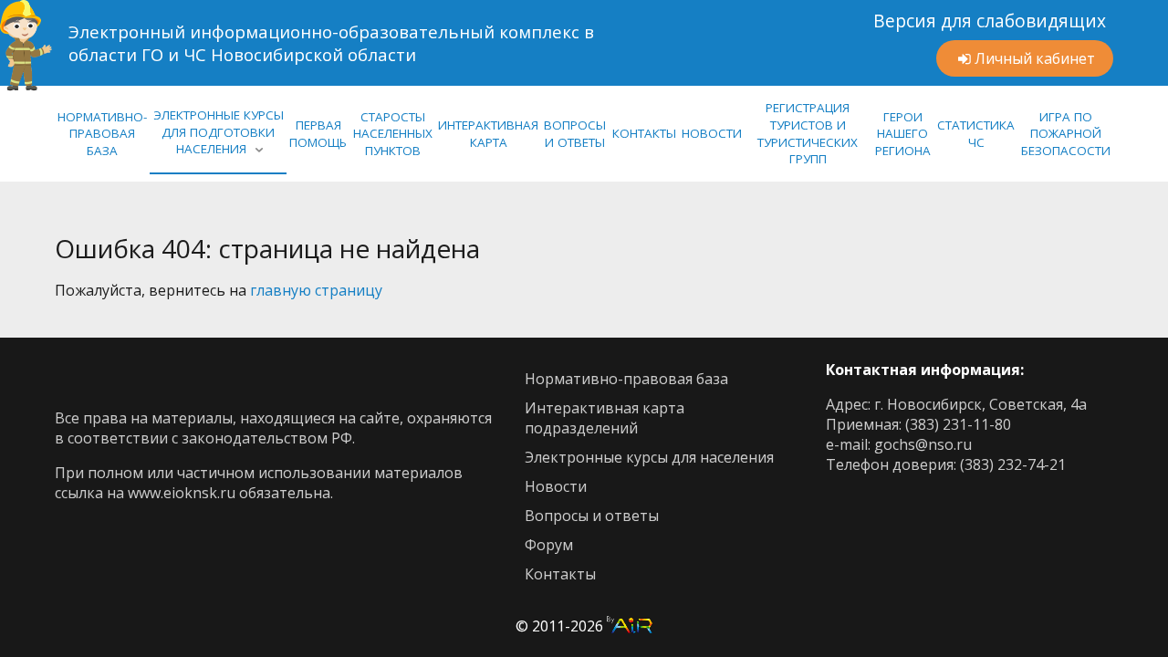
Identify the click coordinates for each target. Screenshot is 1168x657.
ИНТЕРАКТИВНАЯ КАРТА (488, 134)
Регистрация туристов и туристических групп (807, 133)
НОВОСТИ (712, 133)
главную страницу (316, 290)
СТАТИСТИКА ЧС (976, 134)
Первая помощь (318, 134)
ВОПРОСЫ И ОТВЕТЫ (575, 134)
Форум (549, 545)
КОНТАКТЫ (644, 133)
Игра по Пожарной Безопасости (1066, 134)
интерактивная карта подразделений (604, 418)
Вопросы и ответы (592, 516)
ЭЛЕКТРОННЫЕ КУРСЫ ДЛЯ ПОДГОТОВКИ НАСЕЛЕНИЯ (218, 132)
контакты (560, 574)
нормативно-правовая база (102, 134)
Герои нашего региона (903, 134)
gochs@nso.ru (923, 444)
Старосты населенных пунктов (393, 134)
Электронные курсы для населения (649, 457)
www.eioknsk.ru (181, 493)
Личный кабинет (1035, 58)
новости (556, 486)
